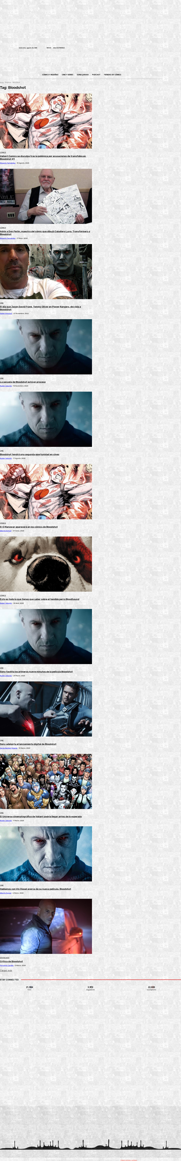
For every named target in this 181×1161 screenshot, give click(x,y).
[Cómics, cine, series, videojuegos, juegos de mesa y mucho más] (78, 61)
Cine (2, 303)
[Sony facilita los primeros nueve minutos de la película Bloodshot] (46, 636)
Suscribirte (151, 986)
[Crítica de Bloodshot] (46, 926)
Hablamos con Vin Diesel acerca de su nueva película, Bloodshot (35, 889)
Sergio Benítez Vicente (8, 748)
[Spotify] (149, 48)
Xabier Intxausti (6, 313)
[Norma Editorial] (90, 1066)
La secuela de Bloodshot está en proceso (23, 382)
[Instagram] (141, 48)
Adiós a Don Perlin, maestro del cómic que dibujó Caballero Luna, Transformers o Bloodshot (45, 233)
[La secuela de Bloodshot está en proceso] (46, 346)
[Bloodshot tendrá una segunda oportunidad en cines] (46, 419)
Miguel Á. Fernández (7, 163)
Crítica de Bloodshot (11, 961)
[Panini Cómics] (90, 1033)
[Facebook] (138, 48)
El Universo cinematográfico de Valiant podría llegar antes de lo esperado (41, 816)
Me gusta (29, 986)
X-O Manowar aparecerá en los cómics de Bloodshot (29, 526)
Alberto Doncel (5, 531)
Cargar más (6, 970)
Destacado (4, 958)
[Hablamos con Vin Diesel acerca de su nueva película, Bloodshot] (46, 853)
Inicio (2, 82)
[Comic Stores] (90, 1100)
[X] (157, 48)
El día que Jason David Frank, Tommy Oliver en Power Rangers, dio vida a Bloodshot (40, 308)
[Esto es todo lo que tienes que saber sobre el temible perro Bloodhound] (46, 564)
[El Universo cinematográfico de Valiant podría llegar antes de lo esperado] (46, 781)
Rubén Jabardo (6, 386)
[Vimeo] (131, 47)
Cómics (3, 152)
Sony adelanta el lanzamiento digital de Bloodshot (28, 744)
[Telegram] (153, 48)
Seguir (90, 986)
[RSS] (145, 48)
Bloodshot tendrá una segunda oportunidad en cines (29, 454)
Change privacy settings (128, 1160)
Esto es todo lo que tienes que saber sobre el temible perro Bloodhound (39, 599)
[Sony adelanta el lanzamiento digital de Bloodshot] (46, 709)
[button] (143, 75)
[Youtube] (161, 48)
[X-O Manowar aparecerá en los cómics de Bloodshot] (46, 491)
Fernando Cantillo (7, 965)
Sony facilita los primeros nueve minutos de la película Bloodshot (36, 671)
